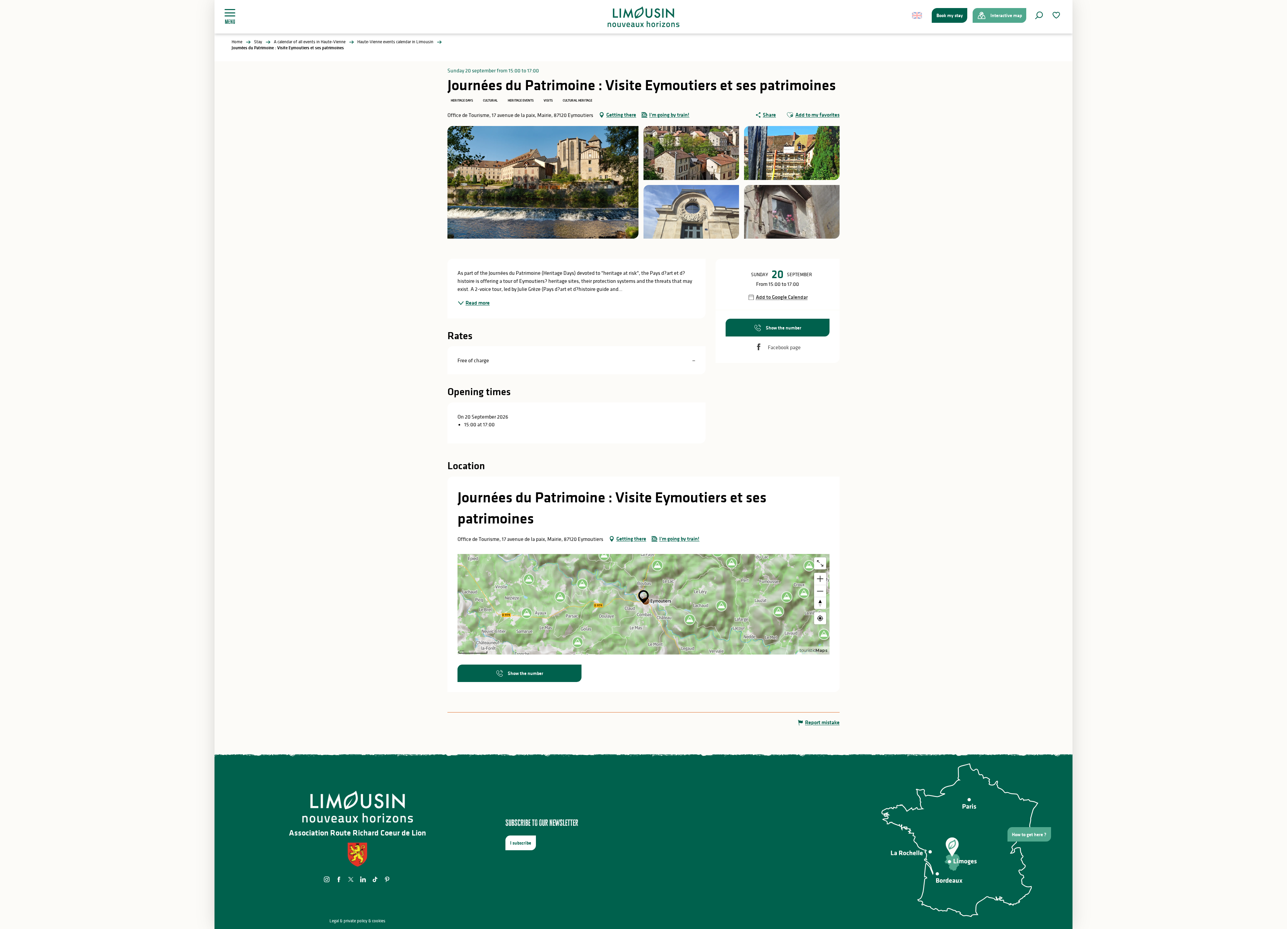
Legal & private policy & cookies (357, 921)
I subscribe (520, 843)
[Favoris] (1057, 15)
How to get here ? (1029, 834)
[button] (1039, 15)
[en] (917, 15)
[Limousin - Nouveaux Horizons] (644, 17)
